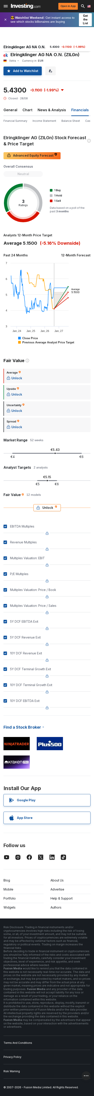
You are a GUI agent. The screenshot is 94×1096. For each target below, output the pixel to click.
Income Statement (44, 120)
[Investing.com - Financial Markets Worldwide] (25, 6)
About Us (57, 880)
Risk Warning (11, 1071)
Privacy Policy (12, 1057)
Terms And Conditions (17, 1042)
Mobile (8, 889)
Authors (55, 907)
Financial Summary (15, 120)
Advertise (57, 889)
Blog (6, 880)
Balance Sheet (70, 120)
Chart (27, 110)
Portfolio (9, 898)
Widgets (9, 907)
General (10, 110)
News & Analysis (52, 110)
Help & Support (61, 898)
